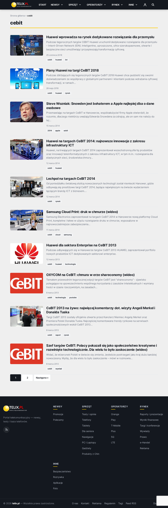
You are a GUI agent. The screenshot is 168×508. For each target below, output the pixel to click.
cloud (57, 235)
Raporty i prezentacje (151, 414)
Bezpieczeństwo (62, 471)
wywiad (58, 369)
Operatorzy (95, 4)
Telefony (86, 419)
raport (58, 335)
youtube (73, 297)
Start (42, 4)
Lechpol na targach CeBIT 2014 (70, 179)
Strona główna (17, 15)
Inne (131, 4)
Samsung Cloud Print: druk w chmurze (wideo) (82, 212)
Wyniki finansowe (149, 419)
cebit (50, 60)
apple (57, 130)
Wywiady (145, 431)
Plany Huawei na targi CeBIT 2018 (72, 70)
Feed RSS (131, 503)
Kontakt (85, 503)
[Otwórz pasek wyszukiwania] (153, 5)
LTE (113, 442)
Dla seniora (88, 431)
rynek (67, 93)
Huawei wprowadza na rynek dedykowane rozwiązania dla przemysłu (100, 37)
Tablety (86, 425)
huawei (58, 60)
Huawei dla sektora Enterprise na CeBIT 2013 (81, 245)
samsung (68, 235)
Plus (113, 431)
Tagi (120, 503)
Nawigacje (87, 436)
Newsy (55, 4)
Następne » (42, 377)
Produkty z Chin (90, 453)
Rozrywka (58, 477)
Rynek (116, 4)
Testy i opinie (89, 414)
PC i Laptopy (89, 442)
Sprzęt (73, 4)
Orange (115, 414)
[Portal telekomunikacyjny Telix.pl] (15, 408)
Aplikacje (58, 482)
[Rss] (6, 430)
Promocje (58, 414)
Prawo (143, 436)
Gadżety (86, 448)
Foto (55, 488)
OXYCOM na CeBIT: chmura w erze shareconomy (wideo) (90, 275)
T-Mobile (115, 425)
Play (113, 419)
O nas (75, 503)
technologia (70, 264)
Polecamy (58, 419)
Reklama (144, 448)
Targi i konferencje (150, 425)
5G (112, 436)
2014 (50, 130)
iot (66, 60)
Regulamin (110, 503)
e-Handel (145, 442)
